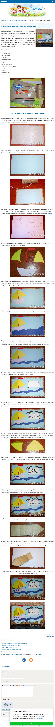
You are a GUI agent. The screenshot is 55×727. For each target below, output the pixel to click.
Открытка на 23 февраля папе (9, 647)
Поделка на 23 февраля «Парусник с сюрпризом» (14, 643)
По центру (12, 685)
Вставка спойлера (25, 685)
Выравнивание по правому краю (14, 685)
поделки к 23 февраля (38, 654)
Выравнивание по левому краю (10, 685)
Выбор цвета (18, 685)
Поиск (52, 1)
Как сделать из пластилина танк (9, 651)
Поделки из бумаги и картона (12, 654)
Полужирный (2, 685)
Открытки (20, 654)
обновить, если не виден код (9, 709)
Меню (5, 1)
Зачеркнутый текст (8, 685)
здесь (50, 213)
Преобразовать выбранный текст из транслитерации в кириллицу (24, 685)
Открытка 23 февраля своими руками (11, 649)
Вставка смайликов (16, 685)
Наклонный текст (4, 685)
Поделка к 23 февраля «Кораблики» (10, 645)
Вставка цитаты (22, 685)
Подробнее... (39, 718)
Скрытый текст (20, 685)
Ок (31, 723)
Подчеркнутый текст (6, 685)
